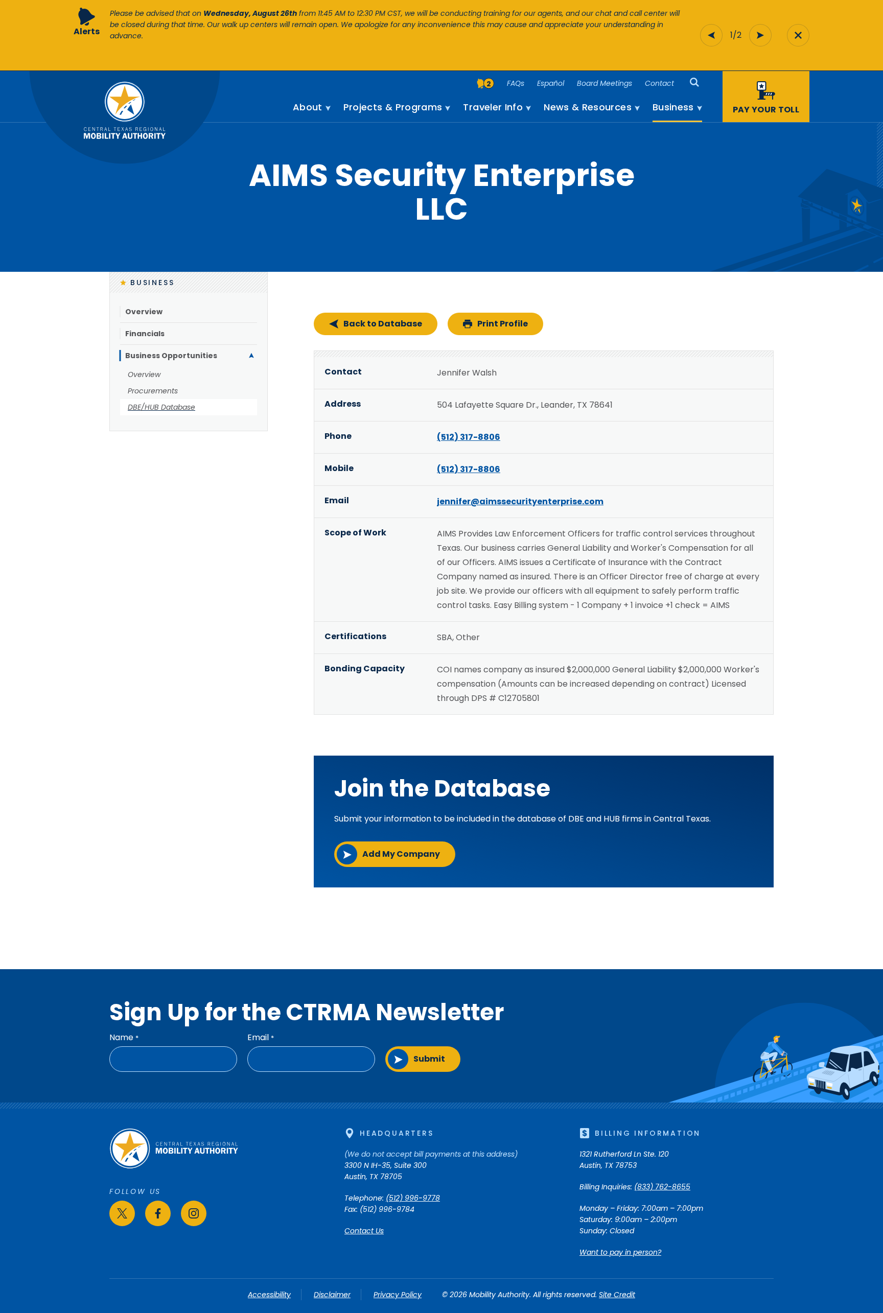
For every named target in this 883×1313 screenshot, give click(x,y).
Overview (143, 312)
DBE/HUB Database (161, 407)
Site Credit (617, 1294)
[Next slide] (760, 35)
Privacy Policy (398, 1294)
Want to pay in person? (620, 1252)
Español (550, 83)
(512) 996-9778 (413, 1198)
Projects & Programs (393, 107)
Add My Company (401, 854)
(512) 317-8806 (468, 437)
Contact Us (364, 1231)
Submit (429, 1059)
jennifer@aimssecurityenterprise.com (520, 501)
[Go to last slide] (711, 35)
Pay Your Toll (766, 109)
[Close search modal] (798, 35)
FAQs (515, 83)
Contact (659, 83)
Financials (145, 334)
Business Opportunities (171, 355)
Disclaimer (332, 1294)
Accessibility (269, 1294)
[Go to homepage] (173, 1166)
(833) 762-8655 (662, 1187)
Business (673, 107)
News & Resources (588, 107)
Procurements (153, 391)
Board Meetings (604, 83)
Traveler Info (493, 107)
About (307, 107)
